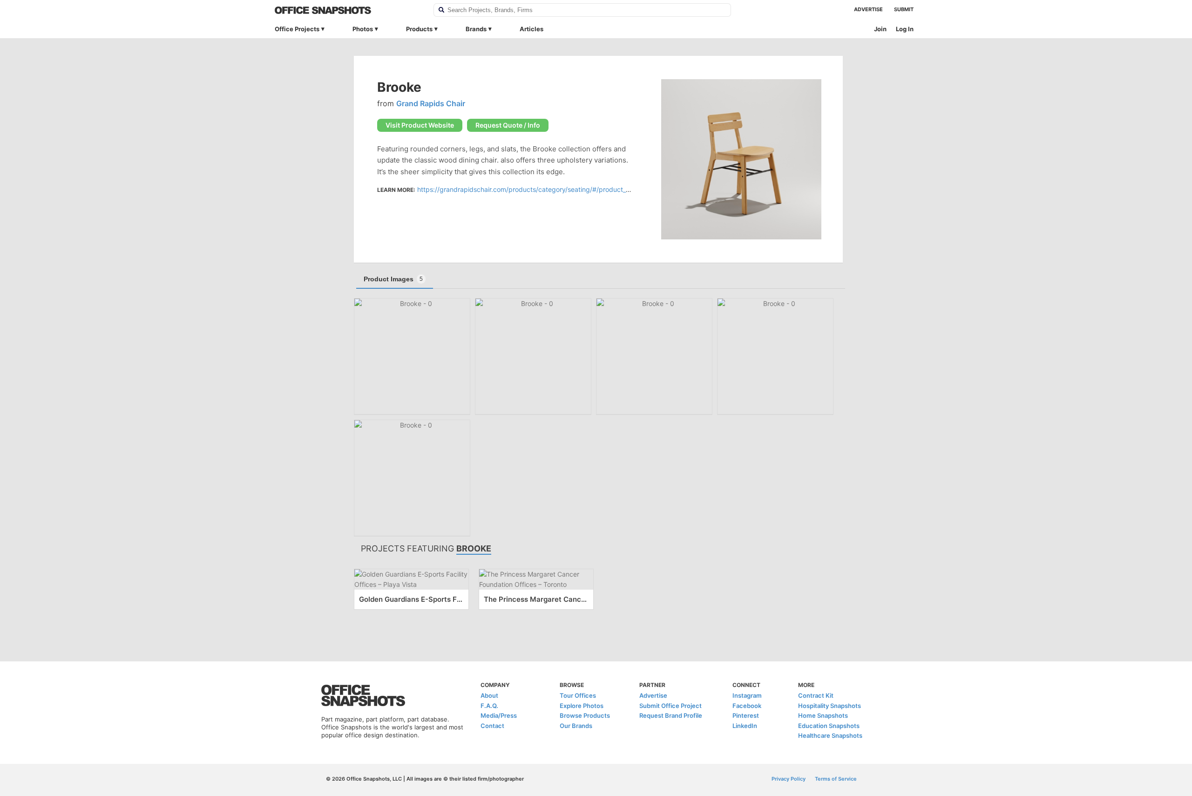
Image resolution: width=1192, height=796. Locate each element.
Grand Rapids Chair (430, 103)
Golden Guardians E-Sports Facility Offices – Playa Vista (411, 599)
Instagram (747, 695)
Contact (492, 725)
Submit (904, 9)
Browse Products (585, 715)
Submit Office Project (670, 705)
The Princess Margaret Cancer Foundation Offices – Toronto (536, 599)
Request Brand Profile (670, 715)
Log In (905, 29)
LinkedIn (744, 725)
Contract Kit (815, 695)
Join (880, 29)
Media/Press (499, 715)
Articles (531, 29)
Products (419, 29)
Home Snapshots (823, 715)
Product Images (393, 279)
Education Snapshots (829, 725)
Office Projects (297, 29)
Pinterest (745, 715)
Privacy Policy (789, 779)
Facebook (746, 705)
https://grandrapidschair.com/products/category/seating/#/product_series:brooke (542, 189)
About (489, 695)
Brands (476, 29)
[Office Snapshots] (348, 10)
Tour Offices (578, 695)
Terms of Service (836, 779)
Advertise (868, 9)
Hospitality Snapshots (829, 705)
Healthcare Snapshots (830, 735)
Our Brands (576, 725)
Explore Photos (581, 705)
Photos (362, 29)
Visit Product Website (420, 125)
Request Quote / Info (507, 125)
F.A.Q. (489, 705)
